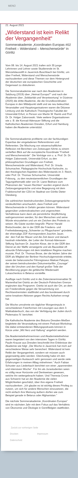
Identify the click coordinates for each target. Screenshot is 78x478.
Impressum (42, 434)
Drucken (14, 434)
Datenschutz (16, 440)
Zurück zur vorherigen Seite (24, 427)
